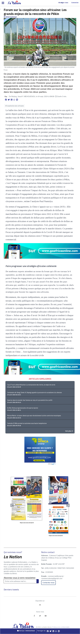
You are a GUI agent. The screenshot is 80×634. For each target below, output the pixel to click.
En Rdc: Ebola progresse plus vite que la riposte (22, 408)
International (11, 17)
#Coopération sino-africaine (14, 106)
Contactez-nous (48, 583)
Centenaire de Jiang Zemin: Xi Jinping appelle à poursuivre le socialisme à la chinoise (34, 392)
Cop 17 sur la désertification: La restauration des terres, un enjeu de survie (31, 385)
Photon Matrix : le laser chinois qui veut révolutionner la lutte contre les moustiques (34, 416)
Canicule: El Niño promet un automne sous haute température (27, 423)
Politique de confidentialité (60, 627)
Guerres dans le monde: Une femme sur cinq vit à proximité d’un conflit (29, 400)
